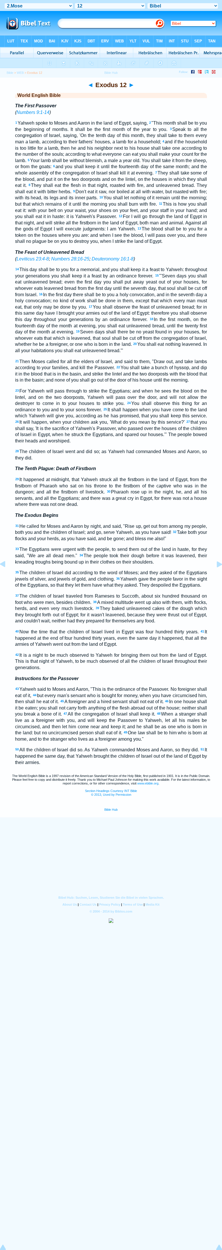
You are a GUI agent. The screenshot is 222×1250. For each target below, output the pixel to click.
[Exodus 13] (215, 577)
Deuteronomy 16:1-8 (113, 258)
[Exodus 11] (7, 577)
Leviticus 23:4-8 (32, 258)
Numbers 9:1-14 (32, 112)
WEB (20, 72)
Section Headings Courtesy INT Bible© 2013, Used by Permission (111, 792)
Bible (10, 72)
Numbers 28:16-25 (70, 258)
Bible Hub (111, 809)
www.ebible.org (147, 783)
